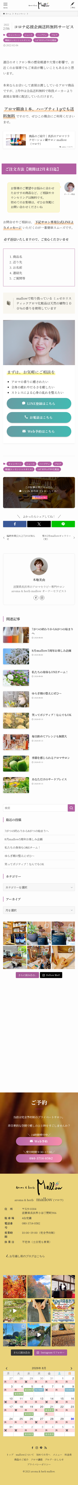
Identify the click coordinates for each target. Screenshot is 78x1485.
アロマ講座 (37, 1459)
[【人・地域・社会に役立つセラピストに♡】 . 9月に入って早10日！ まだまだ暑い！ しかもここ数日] (63, 957)
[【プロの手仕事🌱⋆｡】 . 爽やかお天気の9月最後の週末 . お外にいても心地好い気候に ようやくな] (39, 933)
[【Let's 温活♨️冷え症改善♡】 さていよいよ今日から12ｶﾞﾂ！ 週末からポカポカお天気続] (14, 1286)
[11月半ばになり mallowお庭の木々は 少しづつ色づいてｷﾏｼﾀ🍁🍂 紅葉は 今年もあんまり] (14, 1310)
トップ (9, 1454)
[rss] (45, 1447)
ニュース (28, 34)
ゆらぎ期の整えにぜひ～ (19, 856)
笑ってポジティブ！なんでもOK (24, 864)
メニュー (57, 1454)
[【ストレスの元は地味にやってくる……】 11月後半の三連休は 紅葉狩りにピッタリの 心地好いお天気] (39, 1286)
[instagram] (42, 597)
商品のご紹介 (21, 1459)
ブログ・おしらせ (54, 1459)
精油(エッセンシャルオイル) (17, 40)
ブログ (54, 34)
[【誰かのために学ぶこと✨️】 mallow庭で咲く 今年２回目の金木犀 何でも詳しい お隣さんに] (39, 1310)
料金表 (68, 1454)
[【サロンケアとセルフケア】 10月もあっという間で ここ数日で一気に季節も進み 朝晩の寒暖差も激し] (14, 1334)
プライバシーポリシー (39, 1464)
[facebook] (36, 597)
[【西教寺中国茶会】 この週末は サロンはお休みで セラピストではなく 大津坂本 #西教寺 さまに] (63, 1286)
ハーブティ (42, 34)
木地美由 (39, 580)
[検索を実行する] (71, 808)
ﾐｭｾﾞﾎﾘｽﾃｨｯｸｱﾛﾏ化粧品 (45, 40)
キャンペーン (14, 34)
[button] (14, 524)
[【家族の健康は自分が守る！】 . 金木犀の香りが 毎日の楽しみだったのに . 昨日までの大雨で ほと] (63, 1334)
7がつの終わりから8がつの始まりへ (27, 831)
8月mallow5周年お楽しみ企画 (23, 839)
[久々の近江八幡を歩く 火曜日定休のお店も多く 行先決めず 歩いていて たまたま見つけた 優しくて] (39, 1334)
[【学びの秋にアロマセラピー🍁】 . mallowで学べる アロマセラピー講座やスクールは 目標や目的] (14, 957)
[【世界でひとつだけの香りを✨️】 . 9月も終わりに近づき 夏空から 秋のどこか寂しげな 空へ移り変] (14, 933)
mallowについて (25, 1454)
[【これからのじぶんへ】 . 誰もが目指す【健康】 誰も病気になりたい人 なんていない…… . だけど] (39, 957)
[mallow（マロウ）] (39, 5)
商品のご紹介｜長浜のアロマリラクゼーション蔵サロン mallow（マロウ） (49, 140)
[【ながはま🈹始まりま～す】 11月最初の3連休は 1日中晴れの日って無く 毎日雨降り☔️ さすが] (63, 1310)
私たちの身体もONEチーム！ (23, 847)
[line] (41, 1447)
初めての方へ (43, 1454)
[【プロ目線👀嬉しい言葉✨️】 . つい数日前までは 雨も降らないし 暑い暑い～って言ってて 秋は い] (63, 933)
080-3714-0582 (31, 1223)
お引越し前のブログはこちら (27, 1256)
